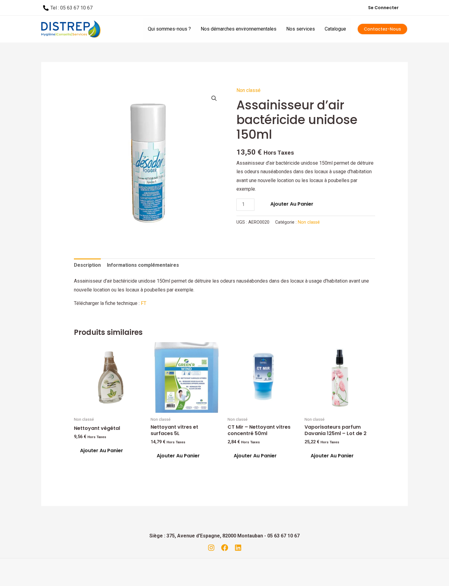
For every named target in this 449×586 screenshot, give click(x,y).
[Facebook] (224, 547)
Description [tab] (87, 265)
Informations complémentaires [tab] (143, 265)
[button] (214, 98)
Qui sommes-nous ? (169, 29)
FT (143, 303)
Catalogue (335, 29)
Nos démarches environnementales (238, 29)
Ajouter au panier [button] (101, 450)
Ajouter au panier (291, 203)
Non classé (248, 90)
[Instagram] (211, 547)
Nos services (300, 29)
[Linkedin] (238, 547)
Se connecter (383, 8)
